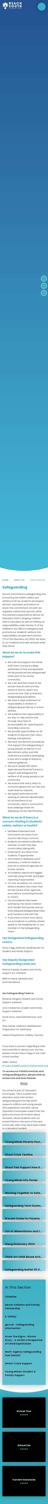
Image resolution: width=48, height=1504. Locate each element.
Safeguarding (37, 580)
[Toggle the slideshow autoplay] (44, 293)
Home (5, 580)
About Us (19, 580)
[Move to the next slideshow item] (44, 279)
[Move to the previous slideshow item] (44, 286)
